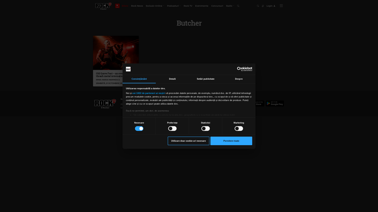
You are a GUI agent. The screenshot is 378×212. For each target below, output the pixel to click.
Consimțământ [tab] (139, 79)
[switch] (172, 128)
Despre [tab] (239, 79)
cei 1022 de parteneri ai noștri (148, 93)
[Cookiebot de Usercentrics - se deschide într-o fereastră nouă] (239, 69)
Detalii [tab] (172, 79)
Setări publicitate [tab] (206, 79)
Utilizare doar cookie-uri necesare (188, 141)
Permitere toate (231, 141)
